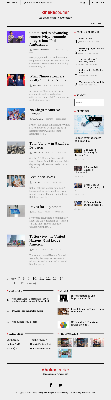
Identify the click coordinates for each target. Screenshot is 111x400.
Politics (55, 50)
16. (16, 283)
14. (62, 278)
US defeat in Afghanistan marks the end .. (84, 323)
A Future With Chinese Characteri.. (86, 170)
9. (29, 278)
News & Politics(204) (40, 344)
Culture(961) (13, 344)
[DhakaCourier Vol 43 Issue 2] (81, 345)
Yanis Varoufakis (37, 119)
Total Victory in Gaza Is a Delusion (49, 145)
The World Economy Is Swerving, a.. (85, 152)
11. (41, 278)
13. (55, 278)
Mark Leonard (37, 85)
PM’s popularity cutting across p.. (93, 203)
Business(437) (14, 339)
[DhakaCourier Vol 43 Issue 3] (65, 345)
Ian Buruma (36, 182)
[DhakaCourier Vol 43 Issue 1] (97, 345)
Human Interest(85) (40, 348)
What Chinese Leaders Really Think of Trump (47, 78)
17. (22, 283)
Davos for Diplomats (45, 207)
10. (34, 278)
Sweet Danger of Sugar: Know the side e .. (87, 310)
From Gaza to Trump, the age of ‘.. (89, 187)
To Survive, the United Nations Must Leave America (47, 240)
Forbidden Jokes (42, 177)
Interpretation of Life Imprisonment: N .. (83, 297)
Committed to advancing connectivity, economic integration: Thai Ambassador (48, 39)
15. (9, 283)
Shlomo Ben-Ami (38, 153)
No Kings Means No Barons (44, 112)
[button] (95, 23)
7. (19, 278)
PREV (13, 279)
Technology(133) (39, 339)
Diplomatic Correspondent (40, 50)
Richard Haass (37, 212)
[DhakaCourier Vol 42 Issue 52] (65, 356)
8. (24, 278)
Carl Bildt (35, 249)
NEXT (29, 283)
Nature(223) (13, 348)
